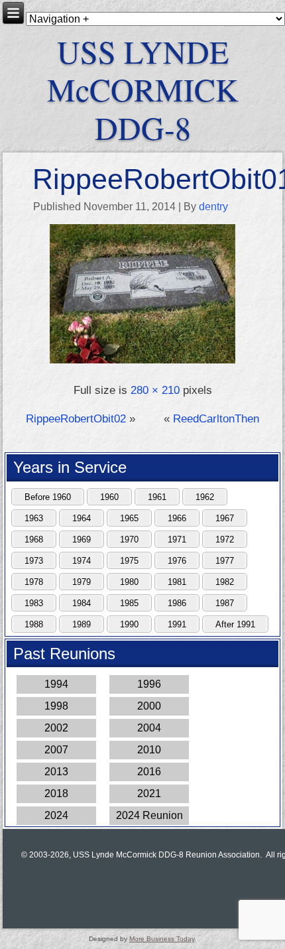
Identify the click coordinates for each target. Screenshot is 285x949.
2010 (149, 749)
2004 (149, 727)
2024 (56, 815)
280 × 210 (155, 390)
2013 (56, 771)
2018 (56, 793)
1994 (56, 684)
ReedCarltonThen (216, 418)
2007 (56, 749)
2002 (56, 727)
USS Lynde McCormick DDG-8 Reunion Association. (167, 854)
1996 (149, 684)
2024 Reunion (149, 815)
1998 (56, 706)
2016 (149, 771)
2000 (149, 706)
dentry (213, 206)
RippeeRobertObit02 (76, 418)
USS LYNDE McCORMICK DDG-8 (143, 89)
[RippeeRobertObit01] (143, 362)
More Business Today (161, 938)
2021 (149, 793)
